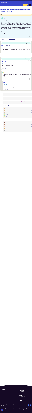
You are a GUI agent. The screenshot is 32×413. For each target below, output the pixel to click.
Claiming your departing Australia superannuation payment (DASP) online (14, 101)
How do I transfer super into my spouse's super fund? (11, 97)
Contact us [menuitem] (21, 401)
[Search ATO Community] (21, 5)
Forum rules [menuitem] (21, 400)
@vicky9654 (3, 47)
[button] (30, 36)
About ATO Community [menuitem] (22, 396)
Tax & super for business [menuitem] (22, 391)
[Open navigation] (1, 5)
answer (2, 52)
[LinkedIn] (28, 405)
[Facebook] (27, 405)
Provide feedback (3, 389)
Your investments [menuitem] (22, 390)
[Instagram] (30, 405)
